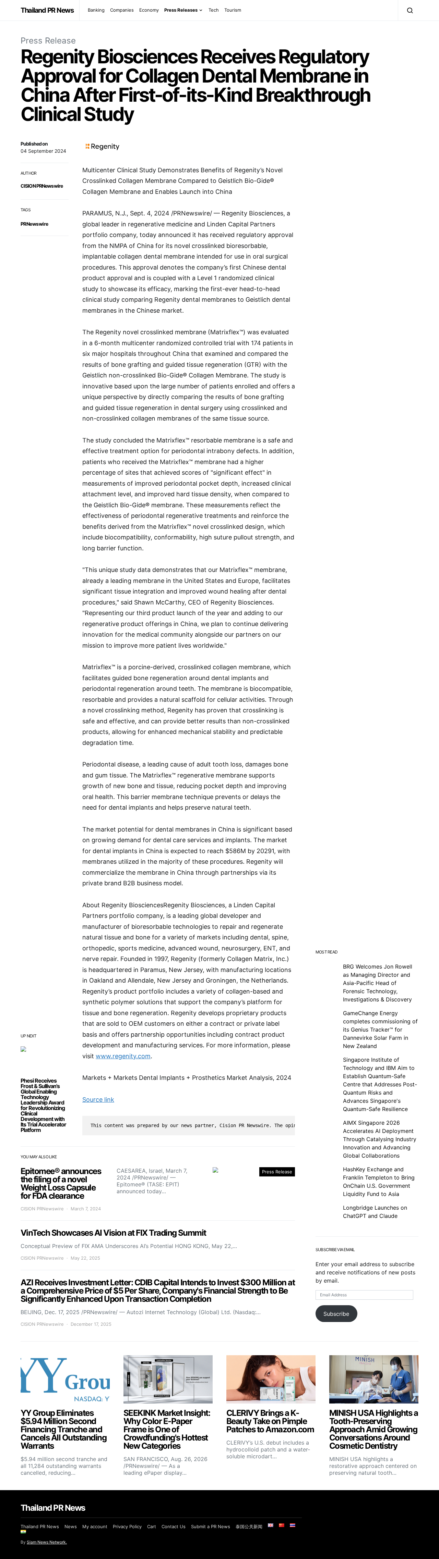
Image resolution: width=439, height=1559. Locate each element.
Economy (149, 10)
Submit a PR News (210, 1526)
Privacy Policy (127, 1526)
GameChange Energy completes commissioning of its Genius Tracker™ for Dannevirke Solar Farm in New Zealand (380, 1029)
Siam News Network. (47, 1542)
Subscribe (336, 1313)
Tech (214, 10)
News (70, 1526)
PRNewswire (34, 224)
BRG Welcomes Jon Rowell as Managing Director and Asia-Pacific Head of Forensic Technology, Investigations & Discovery (377, 983)
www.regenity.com (123, 1056)
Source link (98, 1099)
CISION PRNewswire (42, 186)
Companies (122, 10)
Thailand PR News (47, 10)
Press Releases (181, 10)
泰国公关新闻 (249, 1526)
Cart (151, 1526)
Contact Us (174, 1526)
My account (94, 1526)
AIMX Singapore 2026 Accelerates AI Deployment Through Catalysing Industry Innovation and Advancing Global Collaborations (379, 1139)
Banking (96, 10)
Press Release (48, 41)
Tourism (232, 10)
